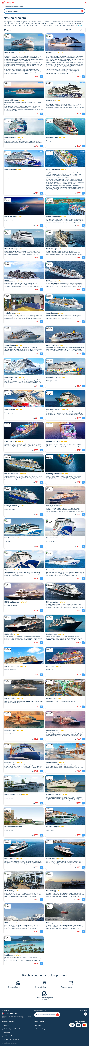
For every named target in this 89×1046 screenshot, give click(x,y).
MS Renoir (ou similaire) (13, 827)
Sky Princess (9, 570)
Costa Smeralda (52, 313)
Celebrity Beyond (52, 730)
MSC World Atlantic (11, 53)
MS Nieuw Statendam (12, 602)
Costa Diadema (10, 345)
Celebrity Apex (9, 762)
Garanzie (6, 1025)
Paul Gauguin (9, 955)
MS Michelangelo (52, 827)
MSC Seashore (9, 281)
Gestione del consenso (10, 1043)
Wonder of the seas (53, 441)
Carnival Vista (51, 698)
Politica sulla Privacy (10, 1036)
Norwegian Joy (10, 409)
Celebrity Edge (51, 762)
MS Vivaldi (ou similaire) (13, 794)
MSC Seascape (51, 249)
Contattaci (39, 1025)
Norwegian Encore (53, 377)
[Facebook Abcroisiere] (85, 1014)
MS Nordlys (8, 923)
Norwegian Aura (10, 137)
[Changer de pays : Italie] (3, 1013)
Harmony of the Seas (54, 474)
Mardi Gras (50, 666)
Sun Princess (9, 538)
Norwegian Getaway (53, 409)
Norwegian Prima (10, 377)
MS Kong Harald (52, 923)
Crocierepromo (8, 6)
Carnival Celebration (11, 666)
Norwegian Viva (10, 169)
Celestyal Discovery (11, 506)
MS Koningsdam (52, 602)
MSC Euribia (50, 100)
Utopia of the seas (53, 217)
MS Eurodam (9, 634)
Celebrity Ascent (10, 730)
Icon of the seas (10, 441)
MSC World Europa (11, 249)
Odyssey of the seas (11, 474)
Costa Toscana (9, 313)
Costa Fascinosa (52, 345)
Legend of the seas (53, 169)
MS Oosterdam (51, 634)
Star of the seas (10, 217)
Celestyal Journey (53, 506)
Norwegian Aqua (52, 137)
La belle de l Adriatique (54, 794)
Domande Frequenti (41, 1029)
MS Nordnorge (9, 891)
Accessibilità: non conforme (11, 1039)
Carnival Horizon (10, 698)
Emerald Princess (52, 570)
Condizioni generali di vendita (12, 1029)
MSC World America (11, 100)
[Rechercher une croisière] (57, 1014)
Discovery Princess (53, 538)
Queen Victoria (9, 859)
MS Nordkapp (51, 891)
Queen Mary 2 (51, 859)
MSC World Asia (52, 53)
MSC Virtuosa (51, 281)
